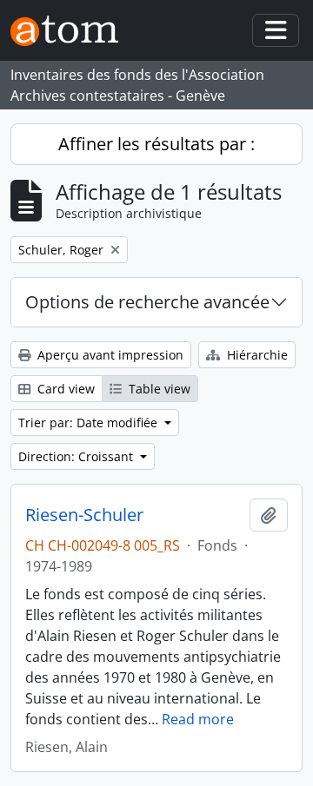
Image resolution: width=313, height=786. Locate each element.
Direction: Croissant (77, 456)
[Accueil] (71, 31)
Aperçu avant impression (108, 355)
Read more (198, 719)
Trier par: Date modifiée (89, 422)
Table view (157, 388)
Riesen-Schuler (84, 515)
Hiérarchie (255, 355)
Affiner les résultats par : (156, 143)
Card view (64, 388)
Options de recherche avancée (147, 302)
